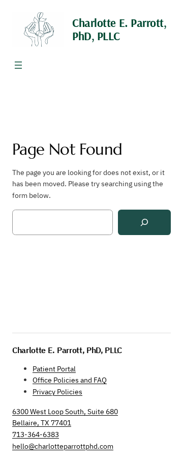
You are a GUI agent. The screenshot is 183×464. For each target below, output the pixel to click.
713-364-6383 (35, 434)
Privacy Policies (57, 391)
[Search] (144, 223)
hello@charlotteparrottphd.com (62, 446)
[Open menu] (18, 65)
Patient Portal (54, 368)
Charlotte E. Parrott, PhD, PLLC (119, 29)
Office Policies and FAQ (70, 380)
